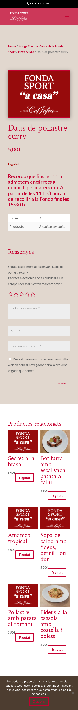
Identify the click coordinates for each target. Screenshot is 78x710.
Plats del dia (26, 52)
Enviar (62, 383)
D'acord (39, 701)
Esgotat (24, 478)
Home (12, 46)
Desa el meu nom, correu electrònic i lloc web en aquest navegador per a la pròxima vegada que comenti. (38, 364)
